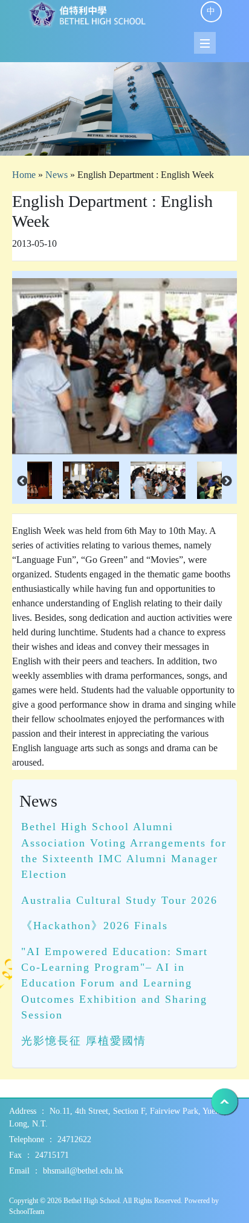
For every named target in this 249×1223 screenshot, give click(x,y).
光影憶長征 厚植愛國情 (83, 1041)
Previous (22, 481)
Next (227, 481)
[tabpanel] (124, 109)
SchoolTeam (26, 1211)
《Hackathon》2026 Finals (94, 926)
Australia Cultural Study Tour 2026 (119, 900)
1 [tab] (124, 141)
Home (24, 175)
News (56, 175)
